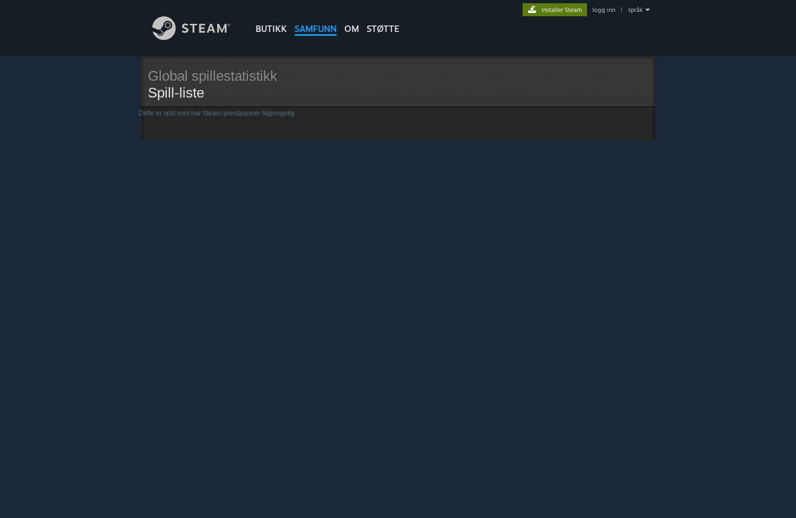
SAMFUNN (316, 28)
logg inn (603, 10)
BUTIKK (271, 28)
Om (351, 28)
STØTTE (383, 28)
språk (635, 10)
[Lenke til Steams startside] (191, 37)
